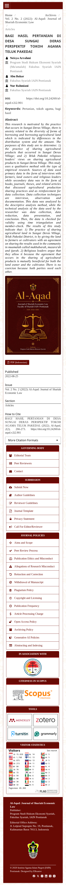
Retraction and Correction (28, 574)
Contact (18, 471)
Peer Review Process (26, 550)
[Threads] (50, 876)
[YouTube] (54, 876)
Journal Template (23, 510)
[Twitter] (38, 876)
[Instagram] (42, 876)
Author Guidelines (24, 495)
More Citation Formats (23, 440)
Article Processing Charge (28, 613)
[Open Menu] (6, 5)
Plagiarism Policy (24, 590)
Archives (50, 15)
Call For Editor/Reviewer (28, 526)
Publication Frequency (26, 605)
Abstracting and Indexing (28, 645)
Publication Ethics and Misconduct (33, 558)
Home (8, 15)
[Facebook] (34, 876)
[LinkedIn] (46, 876)
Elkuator (37, 871)
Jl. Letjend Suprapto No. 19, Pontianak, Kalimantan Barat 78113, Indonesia (31, 828)
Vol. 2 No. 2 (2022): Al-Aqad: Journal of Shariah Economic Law (33, 20)
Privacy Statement (24, 518)
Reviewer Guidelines (26, 502)
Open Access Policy (25, 621)
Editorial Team (22, 455)
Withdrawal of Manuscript (28, 582)
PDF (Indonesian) (18, 362)
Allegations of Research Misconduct (34, 566)
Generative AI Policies (26, 637)
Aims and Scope (23, 542)
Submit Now (21, 487)
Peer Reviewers (23, 463)
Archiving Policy (23, 629)
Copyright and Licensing (28, 597)
